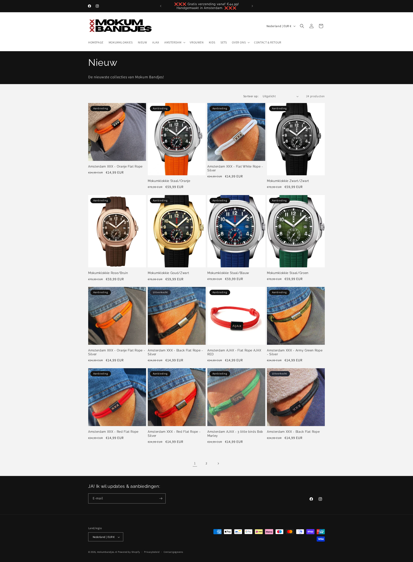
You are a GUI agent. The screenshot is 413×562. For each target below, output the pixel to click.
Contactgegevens (173, 551)
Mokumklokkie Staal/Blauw (228, 273)
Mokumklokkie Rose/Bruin (108, 273)
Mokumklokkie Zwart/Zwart (288, 181)
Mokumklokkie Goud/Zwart (168, 273)
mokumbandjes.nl (107, 552)
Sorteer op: (250, 96)
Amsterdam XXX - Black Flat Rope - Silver (175, 352)
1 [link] (195, 463)
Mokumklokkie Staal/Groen (287, 273)
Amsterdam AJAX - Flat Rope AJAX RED (234, 352)
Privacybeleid (151, 551)
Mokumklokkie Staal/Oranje (169, 181)
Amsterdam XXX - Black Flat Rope (293, 431)
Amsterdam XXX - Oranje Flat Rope (115, 166)
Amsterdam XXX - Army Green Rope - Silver (294, 352)
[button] (174, 42)
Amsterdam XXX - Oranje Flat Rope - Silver (116, 352)
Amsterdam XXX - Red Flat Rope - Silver (174, 433)
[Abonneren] (160, 498)
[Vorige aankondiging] (160, 6)
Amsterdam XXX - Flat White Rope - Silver (235, 168)
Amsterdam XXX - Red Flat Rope (113, 431)
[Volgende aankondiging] (252, 6)
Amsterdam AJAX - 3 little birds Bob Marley (235, 433)
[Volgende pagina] (218, 463)
